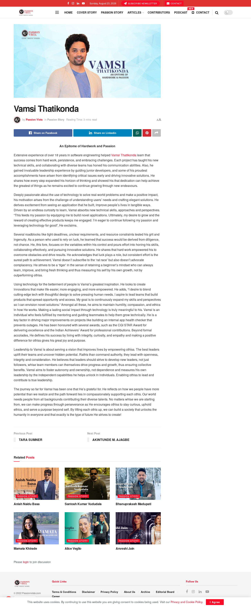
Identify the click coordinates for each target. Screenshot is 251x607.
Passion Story (112, 12)
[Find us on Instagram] (73, 3)
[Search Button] (216, 12)
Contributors (159, 12)
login (26, 562)
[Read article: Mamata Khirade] (36, 528)
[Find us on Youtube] (83, 3)
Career (56, 596)
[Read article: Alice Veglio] (87, 528)
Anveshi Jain (125, 548)
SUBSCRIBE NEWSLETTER (142, 3)
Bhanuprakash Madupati (133, 504)
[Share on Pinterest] (147, 133)
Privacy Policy (109, 592)
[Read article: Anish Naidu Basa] (36, 484)
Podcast (180, 11)
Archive (145, 592)
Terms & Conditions (64, 592)
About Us (129, 592)
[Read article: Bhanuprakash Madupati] (138, 484)
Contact (176, 3)
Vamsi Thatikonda (123, 155)
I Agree (215, 602)
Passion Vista (34, 119)
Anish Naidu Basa (27, 504)
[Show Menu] (57, 12)
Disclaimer (88, 592)
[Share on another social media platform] (156, 133)
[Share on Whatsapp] (137, 133)
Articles (134, 12)
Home (68, 12)
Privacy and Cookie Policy (186, 602)
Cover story (87, 12)
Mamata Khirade (25, 548)
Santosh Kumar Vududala (83, 504)
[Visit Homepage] (33, 12)
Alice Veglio (73, 548)
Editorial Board (165, 592)
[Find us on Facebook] (68, 3)
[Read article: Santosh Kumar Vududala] (87, 484)
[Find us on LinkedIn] (78, 3)
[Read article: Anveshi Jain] (138, 528)
